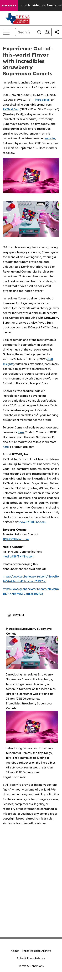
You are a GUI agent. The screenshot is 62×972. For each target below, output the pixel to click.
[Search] (39, 32)
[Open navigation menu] (6, 32)
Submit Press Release (31, 958)
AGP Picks (9, 5)
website (50, 138)
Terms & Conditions (31, 966)
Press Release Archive (36, 951)
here (21, 432)
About (15, 951)
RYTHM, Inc (10, 109)
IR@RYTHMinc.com (16, 539)
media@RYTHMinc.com (18, 556)
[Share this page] (56, 32)
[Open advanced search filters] (47, 32)
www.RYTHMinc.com (31, 522)
